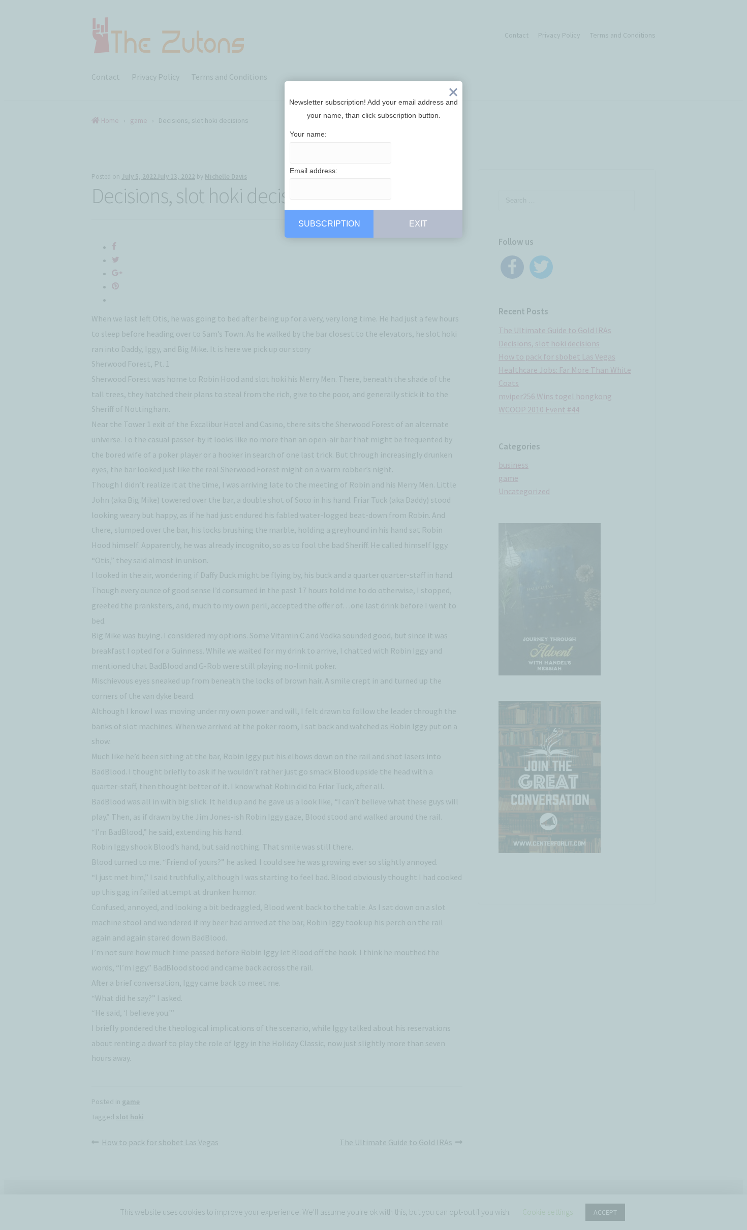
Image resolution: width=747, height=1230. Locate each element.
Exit (453, 94)
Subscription (329, 223)
